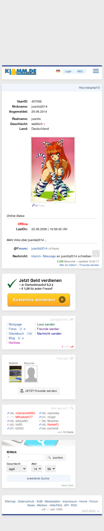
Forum (22, 248)
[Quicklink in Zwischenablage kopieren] (96, 254)
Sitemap (10, 501)
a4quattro (21, 421)
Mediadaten (52, 501)
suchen (58, 457)
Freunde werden (89, 265)
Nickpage (15, 324)
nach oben (89, 510)
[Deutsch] (58, 71)
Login (68, 71)
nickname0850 (25, 413)
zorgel (51, 417)
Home (83, 501)
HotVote (14, 343)
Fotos (13, 329)
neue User (67, 485)
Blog (12, 338)
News (31, 505)
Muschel (53, 421)
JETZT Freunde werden (41, 391)
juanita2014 (39, 248)
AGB (40, 501)
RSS (74, 505)
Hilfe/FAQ (56, 505)
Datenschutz (26, 501)
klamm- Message (43, 256)
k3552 (19, 428)
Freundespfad (88, 87)
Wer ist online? (68, 265)
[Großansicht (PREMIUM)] (33, 205)
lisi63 (18, 424)
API (66, 505)
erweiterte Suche (38, 478)
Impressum (70, 501)
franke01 (53, 424)
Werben (42, 505)
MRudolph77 (24, 417)
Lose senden (46, 324)
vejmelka (53, 413)
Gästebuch (16, 333)
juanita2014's (59, 319)
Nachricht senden (49, 333)
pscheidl (53, 428)
